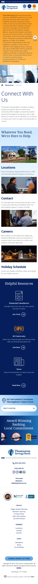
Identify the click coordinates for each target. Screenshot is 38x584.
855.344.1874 (20, 463)
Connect (19, 524)
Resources (9, 85)
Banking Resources (19, 483)
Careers (7, 231)
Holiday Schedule (13, 267)
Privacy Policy (19, 514)
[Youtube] (20, 472)
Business (19, 481)
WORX (19, 568)
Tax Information (19, 518)
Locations (8, 167)
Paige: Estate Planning (19, 509)
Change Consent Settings (19, 559)
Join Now (16, 347)
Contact (7, 198)
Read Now (16, 385)
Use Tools (16, 314)
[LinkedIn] (24, 472)
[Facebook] (13, 472)
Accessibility (19, 547)
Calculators (19, 542)
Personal (19, 478)
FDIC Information (19, 516)
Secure (19, 505)
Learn (19, 538)
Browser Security (19, 511)
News (19, 545)
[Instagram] (17, 472)
